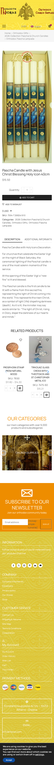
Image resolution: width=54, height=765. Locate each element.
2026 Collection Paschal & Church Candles (26, 35)
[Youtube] (40, 565)
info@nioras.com (12, 731)
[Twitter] (19, 565)
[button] (46, 395)
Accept (9, 760)
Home (8, 33)
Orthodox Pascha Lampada (20, 38)
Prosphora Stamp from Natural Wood (13, 370)
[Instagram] (24, 565)
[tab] (12, 239)
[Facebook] (13, 565)
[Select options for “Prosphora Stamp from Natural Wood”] (20, 388)
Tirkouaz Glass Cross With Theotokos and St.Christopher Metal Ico (40, 374)
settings (39, 754)
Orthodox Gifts (20, 33)
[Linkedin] (35, 565)
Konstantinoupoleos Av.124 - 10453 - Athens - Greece (27, 707)
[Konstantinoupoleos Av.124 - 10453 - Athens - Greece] (27, 702)
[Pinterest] (30, 565)
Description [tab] (12, 239)
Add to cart (28, 197)
